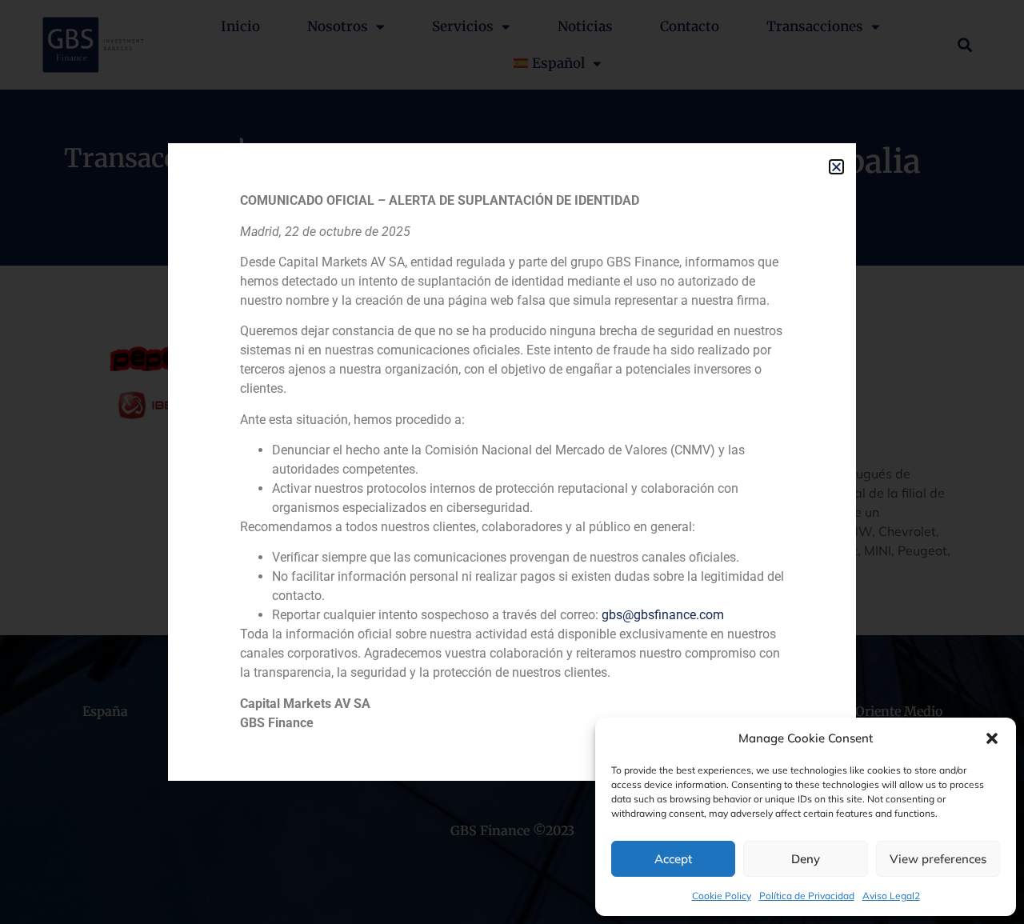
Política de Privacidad (806, 896)
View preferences (938, 858)
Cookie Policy (721, 896)
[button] (992, 738)
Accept (673, 858)
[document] (512, 462)
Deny (805, 858)
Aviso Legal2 (891, 896)
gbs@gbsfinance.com (663, 614)
